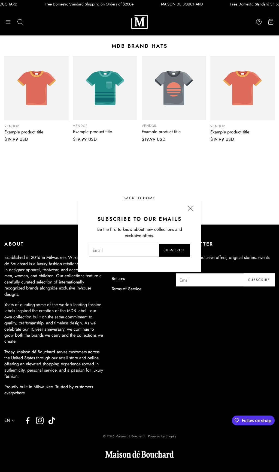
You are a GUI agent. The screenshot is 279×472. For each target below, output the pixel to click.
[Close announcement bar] (273, 4)
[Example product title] (36, 88)
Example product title (23, 132)
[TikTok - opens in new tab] (52, 420)
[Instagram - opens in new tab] (40, 420)
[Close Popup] (190, 209)
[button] (8, 22)
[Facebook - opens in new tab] (28, 420)
